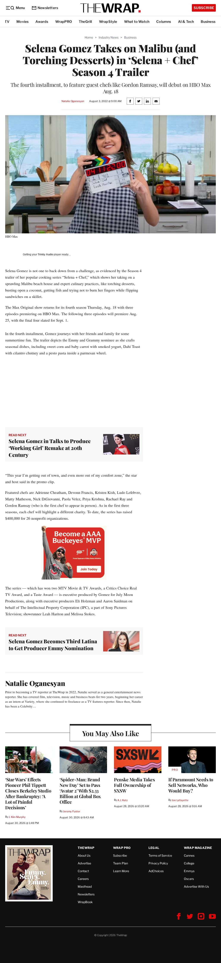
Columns (163, 22)
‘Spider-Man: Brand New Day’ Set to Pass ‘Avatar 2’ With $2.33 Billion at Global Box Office (80, 791)
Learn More (121, 871)
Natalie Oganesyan (73, 101)
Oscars (189, 879)
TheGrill (85, 22)
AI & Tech (186, 22)
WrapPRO (63, 22)
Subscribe (204, 8)
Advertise (84, 863)
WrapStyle (108, 22)
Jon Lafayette (180, 800)
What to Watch (137, 22)
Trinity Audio (45, 254)
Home (89, 37)
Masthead (85, 886)
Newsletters (48, 8)
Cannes (189, 855)
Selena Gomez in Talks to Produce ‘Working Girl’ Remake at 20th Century (50, 447)
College (189, 863)
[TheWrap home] (110, 7)
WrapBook (85, 902)
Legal (153, 848)
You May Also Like (110, 733)
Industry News (108, 37)
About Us (84, 855)
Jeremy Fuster (71, 811)
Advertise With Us (196, 886)
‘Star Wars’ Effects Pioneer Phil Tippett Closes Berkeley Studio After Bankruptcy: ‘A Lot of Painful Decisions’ (28, 793)
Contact (83, 871)
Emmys (189, 871)
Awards (41, 22)
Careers (83, 879)
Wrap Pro (122, 848)
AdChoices (156, 871)
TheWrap (86, 848)
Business (208, 22)
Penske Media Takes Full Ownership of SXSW (134, 785)
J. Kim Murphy (17, 817)
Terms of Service (160, 855)
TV (7, 22)
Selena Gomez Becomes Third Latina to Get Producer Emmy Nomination (53, 644)
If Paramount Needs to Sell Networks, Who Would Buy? (190, 785)
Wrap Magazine (198, 848)
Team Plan (120, 863)
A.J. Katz (122, 800)
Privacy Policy (158, 863)
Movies (22, 22)
